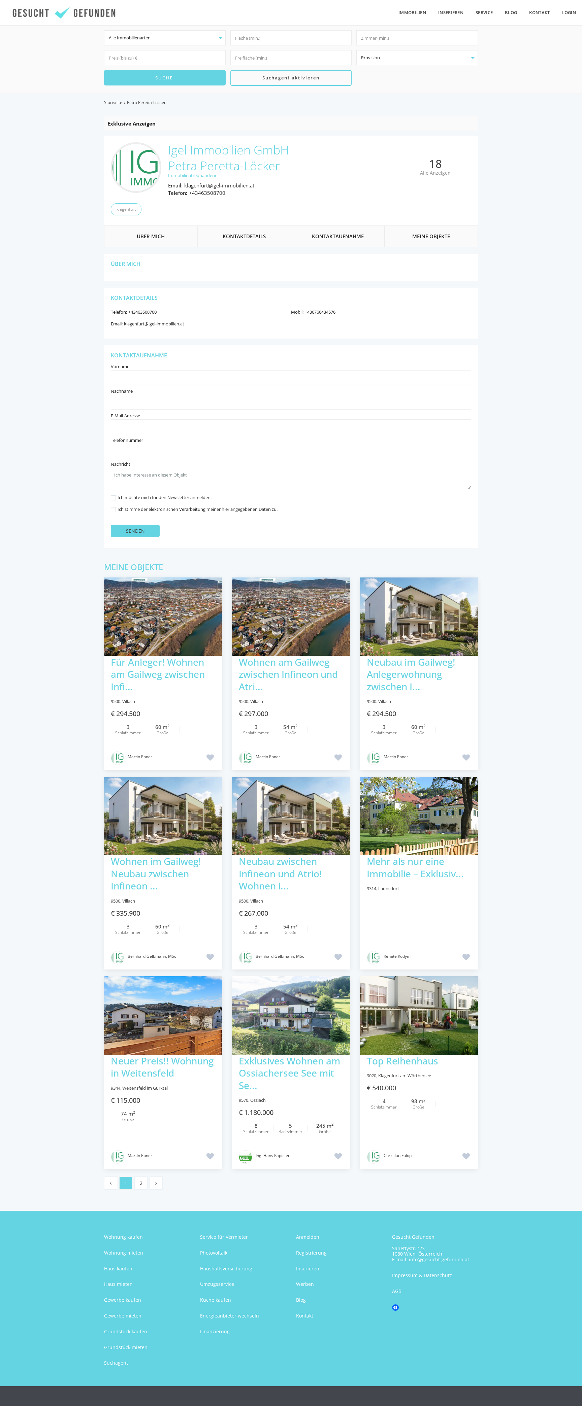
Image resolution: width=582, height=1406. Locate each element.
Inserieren (450, 12)
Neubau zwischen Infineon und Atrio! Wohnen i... (280, 873)
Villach (128, 701)
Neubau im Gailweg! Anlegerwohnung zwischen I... (411, 674)
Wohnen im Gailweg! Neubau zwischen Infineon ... (156, 873)
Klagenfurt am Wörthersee (404, 1076)
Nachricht (120, 464)
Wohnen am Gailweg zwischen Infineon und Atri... (288, 674)
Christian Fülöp (398, 1155)
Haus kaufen (118, 1268)
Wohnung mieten (123, 1253)
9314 (371, 888)
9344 (115, 1088)
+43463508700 (207, 192)
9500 (115, 701)
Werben (305, 1284)
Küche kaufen (215, 1300)
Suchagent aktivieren (291, 78)
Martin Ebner (140, 757)
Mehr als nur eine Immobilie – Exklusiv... (415, 867)
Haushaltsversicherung (226, 1268)
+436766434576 (320, 312)
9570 (243, 1100)
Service (484, 12)
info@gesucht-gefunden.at (439, 1259)
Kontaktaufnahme (338, 236)
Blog (511, 12)
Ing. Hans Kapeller (273, 1155)
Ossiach (258, 1100)
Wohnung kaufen (123, 1237)
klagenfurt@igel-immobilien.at (219, 185)
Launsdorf (388, 888)
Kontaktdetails (244, 236)
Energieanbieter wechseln (229, 1315)
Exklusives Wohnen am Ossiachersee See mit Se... (289, 1073)
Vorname (120, 366)
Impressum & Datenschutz (422, 1275)
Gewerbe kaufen (122, 1300)
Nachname (122, 391)
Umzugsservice (217, 1284)
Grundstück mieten (126, 1347)
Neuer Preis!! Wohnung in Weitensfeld (162, 1066)
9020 (371, 1076)
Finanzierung (215, 1331)
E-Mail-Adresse (125, 416)
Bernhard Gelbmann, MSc (152, 956)
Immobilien (412, 12)
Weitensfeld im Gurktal (145, 1088)
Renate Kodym (397, 956)
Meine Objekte (431, 236)
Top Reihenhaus (402, 1060)
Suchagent (116, 1363)
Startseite (113, 102)
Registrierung (311, 1253)
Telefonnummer (127, 440)
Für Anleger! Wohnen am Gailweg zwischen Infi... (158, 674)
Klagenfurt (126, 209)
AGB (396, 1291)
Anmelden (307, 1237)
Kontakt (539, 12)
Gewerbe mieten (122, 1315)
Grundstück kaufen (125, 1331)
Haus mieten (118, 1284)
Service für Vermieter (224, 1237)
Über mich (151, 236)
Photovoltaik (213, 1253)
